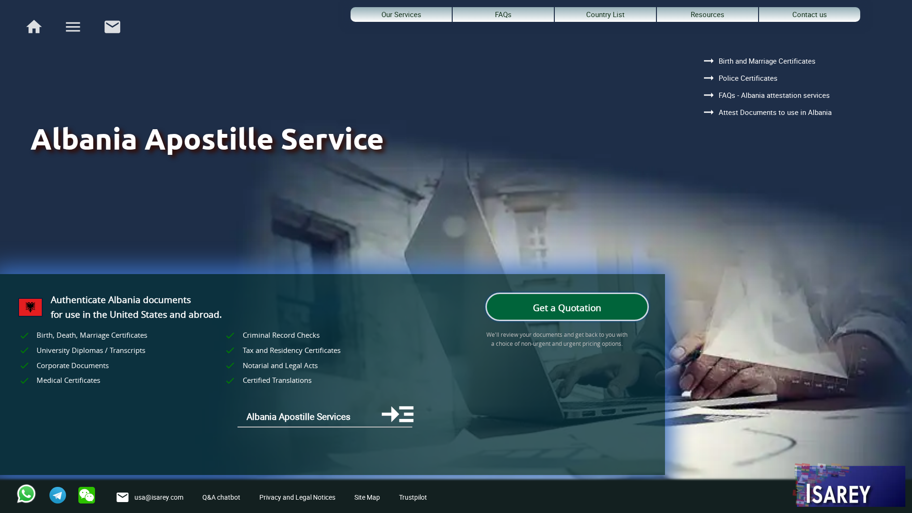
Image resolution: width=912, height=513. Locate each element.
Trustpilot (413, 497)
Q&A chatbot (221, 497)
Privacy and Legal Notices (297, 497)
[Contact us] (112, 39)
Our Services (401, 14)
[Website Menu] (73, 29)
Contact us (809, 14)
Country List (605, 14)
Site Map (367, 497)
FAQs (503, 14)
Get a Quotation (567, 308)
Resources (707, 14)
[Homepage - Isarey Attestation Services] (34, 39)
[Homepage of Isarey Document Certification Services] (848, 485)
